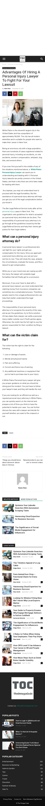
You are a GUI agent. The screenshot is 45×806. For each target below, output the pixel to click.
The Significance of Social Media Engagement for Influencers (27, 530)
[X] (10, 93)
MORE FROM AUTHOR (29, 499)
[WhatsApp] (20, 93)
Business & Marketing (15, 64)
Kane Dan (7, 88)
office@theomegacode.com (27, 706)
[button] (4, 59)
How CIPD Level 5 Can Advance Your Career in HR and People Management (27, 648)
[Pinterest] (15, 93)
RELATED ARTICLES (11, 499)
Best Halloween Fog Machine (32, 799)
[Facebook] (4, 93)
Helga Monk (17, 568)
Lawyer (11, 433)
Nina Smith (16, 557)
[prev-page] (3, 538)
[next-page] (7, 538)
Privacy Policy (7, 799)
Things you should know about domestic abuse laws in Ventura (11, 462)
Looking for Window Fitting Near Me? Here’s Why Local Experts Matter (27, 600)
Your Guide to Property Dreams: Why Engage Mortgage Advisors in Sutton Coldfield (27, 613)
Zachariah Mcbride (19, 618)
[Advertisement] (22, 32)
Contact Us (17, 799)
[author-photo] (22, 485)
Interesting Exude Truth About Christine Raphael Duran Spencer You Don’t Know (28, 745)
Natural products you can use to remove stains (33, 461)
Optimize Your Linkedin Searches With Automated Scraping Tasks (27, 508)
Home (4, 64)
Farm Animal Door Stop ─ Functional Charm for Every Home (25, 576)
